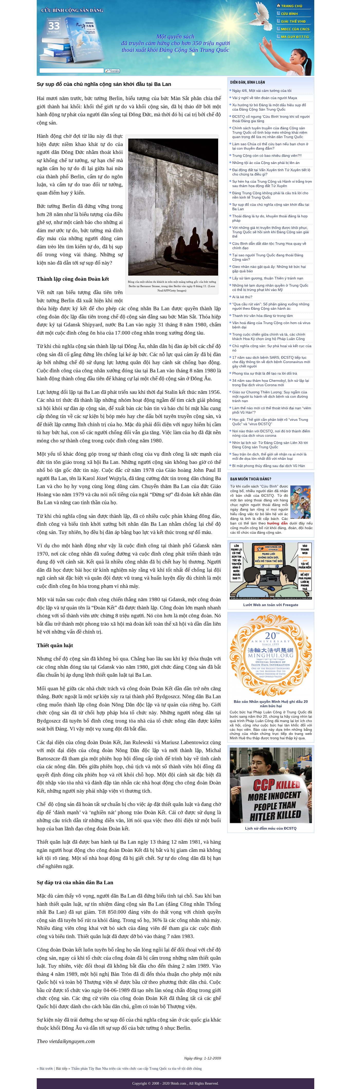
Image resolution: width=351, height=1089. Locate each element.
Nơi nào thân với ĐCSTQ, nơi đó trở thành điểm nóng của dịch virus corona (271, 433)
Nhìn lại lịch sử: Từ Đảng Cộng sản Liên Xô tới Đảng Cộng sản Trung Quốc (270, 445)
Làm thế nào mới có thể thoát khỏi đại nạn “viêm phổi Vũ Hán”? (271, 410)
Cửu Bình (289, 14)
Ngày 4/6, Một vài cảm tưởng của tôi (261, 91)
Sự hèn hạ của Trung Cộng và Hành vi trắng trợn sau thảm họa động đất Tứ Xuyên (272, 183)
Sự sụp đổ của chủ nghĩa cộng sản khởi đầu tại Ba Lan (270, 206)
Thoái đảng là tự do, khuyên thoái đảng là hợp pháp (270, 218)
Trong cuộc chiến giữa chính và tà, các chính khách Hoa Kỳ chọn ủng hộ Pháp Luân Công (268, 336)
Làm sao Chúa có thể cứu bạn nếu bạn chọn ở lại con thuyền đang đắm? (270, 146)
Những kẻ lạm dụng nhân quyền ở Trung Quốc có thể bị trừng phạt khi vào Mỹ (270, 287)
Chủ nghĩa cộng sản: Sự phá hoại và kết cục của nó (271, 348)
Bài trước (46, 1069)
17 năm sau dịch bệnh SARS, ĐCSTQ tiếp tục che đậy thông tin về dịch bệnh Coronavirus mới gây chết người (271, 361)
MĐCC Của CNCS (295, 29)
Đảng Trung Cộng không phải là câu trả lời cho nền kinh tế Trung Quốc (270, 195)
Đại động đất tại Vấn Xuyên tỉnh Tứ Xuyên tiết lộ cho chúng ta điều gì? (271, 172)
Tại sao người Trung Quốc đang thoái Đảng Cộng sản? (267, 257)
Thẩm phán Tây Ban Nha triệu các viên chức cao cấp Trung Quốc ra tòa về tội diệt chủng (136, 1069)
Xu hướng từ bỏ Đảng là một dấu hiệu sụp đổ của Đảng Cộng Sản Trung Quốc (269, 107)
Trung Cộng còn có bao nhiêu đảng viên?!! (267, 155)
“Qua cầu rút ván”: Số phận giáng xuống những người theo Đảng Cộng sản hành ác (270, 306)
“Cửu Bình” (269, 486)
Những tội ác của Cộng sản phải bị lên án (266, 163)
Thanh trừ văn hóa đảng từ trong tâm (262, 316)
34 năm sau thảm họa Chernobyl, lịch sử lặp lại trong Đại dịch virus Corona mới (270, 382)
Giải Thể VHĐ (293, 21)
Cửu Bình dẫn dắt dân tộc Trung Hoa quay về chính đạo (269, 245)
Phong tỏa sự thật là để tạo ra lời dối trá (264, 373)
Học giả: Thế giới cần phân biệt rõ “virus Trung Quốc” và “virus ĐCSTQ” (270, 421)
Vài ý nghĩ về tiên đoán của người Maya (264, 98)
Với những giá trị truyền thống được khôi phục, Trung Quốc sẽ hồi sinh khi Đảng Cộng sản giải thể (270, 232)
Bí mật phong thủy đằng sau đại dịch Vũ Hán (268, 466)
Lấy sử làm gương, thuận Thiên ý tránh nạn (267, 278)
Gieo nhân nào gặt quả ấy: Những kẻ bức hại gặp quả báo (269, 269)
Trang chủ (291, 6)
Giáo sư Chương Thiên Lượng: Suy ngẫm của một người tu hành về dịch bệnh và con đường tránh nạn (270, 396)
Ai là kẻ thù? (242, 297)
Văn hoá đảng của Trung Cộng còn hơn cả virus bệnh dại (271, 325)
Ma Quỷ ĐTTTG (295, 37)
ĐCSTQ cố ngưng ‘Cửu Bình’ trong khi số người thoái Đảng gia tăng (271, 118)
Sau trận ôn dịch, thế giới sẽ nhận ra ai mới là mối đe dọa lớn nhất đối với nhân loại (269, 456)
